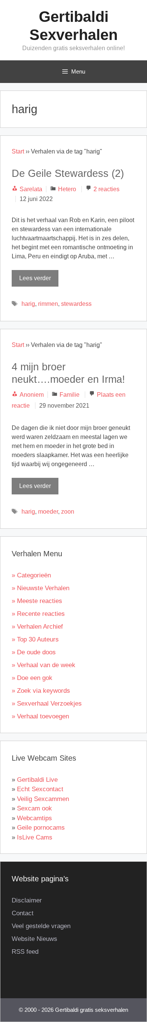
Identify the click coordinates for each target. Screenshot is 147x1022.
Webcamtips (34, 818)
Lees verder (35, 278)
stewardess (76, 304)
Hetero (67, 189)
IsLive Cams (34, 837)
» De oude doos (34, 652)
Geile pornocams (41, 827)
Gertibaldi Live (37, 779)
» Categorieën (31, 575)
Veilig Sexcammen (43, 799)
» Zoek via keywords (41, 690)
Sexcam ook (34, 808)
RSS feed (25, 951)
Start (18, 151)
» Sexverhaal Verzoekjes (47, 703)
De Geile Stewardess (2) (68, 173)
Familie (70, 394)
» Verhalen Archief (37, 626)
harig (28, 304)
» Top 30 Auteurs (35, 639)
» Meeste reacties (37, 601)
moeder (48, 511)
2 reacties (106, 189)
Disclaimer (27, 900)
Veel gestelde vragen (41, 926)
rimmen (48, 304)
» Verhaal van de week (43, 665)
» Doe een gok (32, 677)
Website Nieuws (34, 938)
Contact (23, 913)
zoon (67, 511)
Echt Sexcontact (40, 789)
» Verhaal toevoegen (40, 716)
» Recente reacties (38, 613)
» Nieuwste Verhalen (40, 588)
